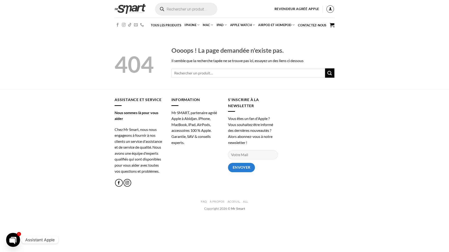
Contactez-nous (312, 25)
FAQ (204, 201)
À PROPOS (217, 201)
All (245, 201)
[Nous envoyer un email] (136, 25)
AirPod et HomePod (274, 25)
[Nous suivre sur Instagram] (124, 25)
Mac (206, 25)
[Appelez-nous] (142, 25)
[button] (330, 9)
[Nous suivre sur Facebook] (117, 25)
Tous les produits (166, 25)
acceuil (234, 201)
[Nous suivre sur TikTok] (130, 25)
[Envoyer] (329, 72)
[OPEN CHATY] (13, 239)
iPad (220, 25)
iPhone (190, 25)
